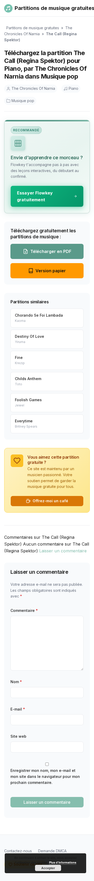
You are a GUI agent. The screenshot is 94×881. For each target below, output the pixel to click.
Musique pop (22, 100)
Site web (18, 736)
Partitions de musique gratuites (32, 28)
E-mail (17, 709)
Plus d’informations (62, 862)
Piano (73, 88)
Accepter (48, 868)
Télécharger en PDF (50, 251)
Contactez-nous (18, 851)
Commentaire (24, 610)
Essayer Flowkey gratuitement (35, 196)
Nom (16, 681)
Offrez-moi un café (50, 501)
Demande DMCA (52, 851)
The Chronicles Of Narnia (33, 88)
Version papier (51, 270)
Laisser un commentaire (63, 550)
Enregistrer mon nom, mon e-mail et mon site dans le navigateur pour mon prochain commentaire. (45, 776)
